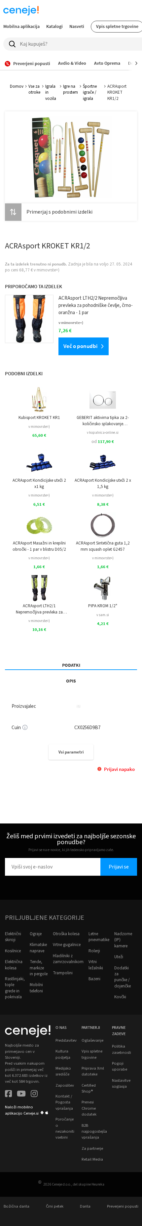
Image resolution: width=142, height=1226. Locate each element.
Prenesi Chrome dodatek (89, 1108)
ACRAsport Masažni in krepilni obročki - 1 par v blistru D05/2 (39, 546)
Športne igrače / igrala (90, 92)
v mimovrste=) (39, 426)
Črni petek (54, 1206)
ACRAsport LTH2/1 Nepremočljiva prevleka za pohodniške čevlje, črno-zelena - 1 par (39, 609)
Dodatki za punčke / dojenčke (122, 977)
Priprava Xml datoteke (93, 1071)
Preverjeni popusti (122, 1206)
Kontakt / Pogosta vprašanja (64, 1102)
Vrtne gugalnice (67, 945)
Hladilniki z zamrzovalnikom (68, 959)
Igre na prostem (70, 89)
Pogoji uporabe (119, 1066)
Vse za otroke (34, 89)
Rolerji (94, 951)
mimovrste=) (48, 270)
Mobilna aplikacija (21, 26)
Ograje (36, 934)
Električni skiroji (13, 937)
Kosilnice (13, 951)
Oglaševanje (92, 1040)
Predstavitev (66, 1040)
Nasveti (76, 26)
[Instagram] (34, 1094)
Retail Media (92, 1159)
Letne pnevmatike (99, 937)
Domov (16, 86)
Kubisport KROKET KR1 (39, 418)
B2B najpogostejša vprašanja (94, 1131)
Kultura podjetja (62, 1054)
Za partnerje (92, 1148)
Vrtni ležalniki (96, 965)
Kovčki (120, 997)
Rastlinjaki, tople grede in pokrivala (15, 988)
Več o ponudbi (80, 346)
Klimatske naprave (38, 948)
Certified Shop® (89, 1088)
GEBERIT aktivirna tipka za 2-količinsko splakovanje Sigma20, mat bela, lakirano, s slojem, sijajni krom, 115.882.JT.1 (102, 421)
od (102, 442)
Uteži (118, 957)
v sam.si (102, 615)
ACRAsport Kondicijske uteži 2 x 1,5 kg (103, 483)
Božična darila (16, 1206)
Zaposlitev (64, 1085)
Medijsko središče (63, 1071)
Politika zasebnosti (121, 1049)
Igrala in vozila (50, 92)
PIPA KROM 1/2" (102, 606)
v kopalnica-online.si (103, 432)
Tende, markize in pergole (39, 968)
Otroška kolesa (66, 934)
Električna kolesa (13, 965)
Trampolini (63, 973)
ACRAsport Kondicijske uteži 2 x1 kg (39, 483)
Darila (85, 1206)
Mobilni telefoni (36, 988)
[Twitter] (21, 1094)
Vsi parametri (71, 752)
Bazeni (94, 979)
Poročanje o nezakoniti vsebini (64, 1128)
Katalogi (54, 26)
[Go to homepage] (21, 10)
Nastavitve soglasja (121, 1083)
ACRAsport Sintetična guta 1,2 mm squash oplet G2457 (103, 546)
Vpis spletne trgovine (92, 1054)
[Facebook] (8, 1094)
